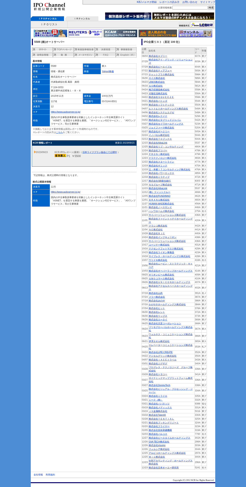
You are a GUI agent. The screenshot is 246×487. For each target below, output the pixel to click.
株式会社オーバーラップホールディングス (171, 271)
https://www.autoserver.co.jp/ (65, 112)
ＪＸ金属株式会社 (158, 411)
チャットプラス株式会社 (161, 74)
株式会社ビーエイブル (160, 66)
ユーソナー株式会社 (159, 244)
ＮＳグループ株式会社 (160, 184)
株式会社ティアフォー (160, 70)
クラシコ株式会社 (158, 225)
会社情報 (38, 474)
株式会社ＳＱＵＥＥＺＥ (161, 97)
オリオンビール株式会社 (161, 274)
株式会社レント (157, 312)
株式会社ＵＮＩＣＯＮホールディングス (169, 282)
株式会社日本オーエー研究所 (164, 467)
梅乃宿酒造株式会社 (159, 89)
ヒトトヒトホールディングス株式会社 (168, 108)
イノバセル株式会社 (159, 135)
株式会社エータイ (158, 319)
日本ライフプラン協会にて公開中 (99, 152)
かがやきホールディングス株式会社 (167, 304)
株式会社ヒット (157, 308)
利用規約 (50, 474)
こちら (59, 132)
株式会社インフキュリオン (162, 237)
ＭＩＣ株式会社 (157, 457)
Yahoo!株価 (108, 71)
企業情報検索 (165, 7)
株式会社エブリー (158, 56)
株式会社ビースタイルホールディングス (169, 438)
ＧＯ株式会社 (156, 85)
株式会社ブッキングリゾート (164, 422)
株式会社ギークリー (159, 131)
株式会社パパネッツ (159, 403)
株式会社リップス (158, 316)
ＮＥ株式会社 (156, 229)
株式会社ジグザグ (158, 363)
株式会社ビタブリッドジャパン (165, 120)
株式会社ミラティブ (159, 177)
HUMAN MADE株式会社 (161, 203)
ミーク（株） (156, 400)
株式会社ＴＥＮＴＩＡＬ (161, 419)
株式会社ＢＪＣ (157, 233)
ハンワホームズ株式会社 (161, 211)
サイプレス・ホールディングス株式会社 (169, 256)
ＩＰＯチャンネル (47, 18)
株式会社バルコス (158, 434)
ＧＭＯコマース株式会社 (161, 278)
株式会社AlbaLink (158, 142)
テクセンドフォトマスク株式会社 (166, 248)
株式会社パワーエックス (161, 173)
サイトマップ (207, 2)
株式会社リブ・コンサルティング (166, 146)
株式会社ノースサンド (160, 207)
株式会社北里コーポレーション (165, 323)
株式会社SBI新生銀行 (160, 180)
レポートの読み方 (170, 2)
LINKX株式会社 (157, 82)
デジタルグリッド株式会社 (162, 356)
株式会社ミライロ (158, 396)
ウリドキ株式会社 (158, 260)
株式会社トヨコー (158, 374)
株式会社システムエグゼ (161, 112)
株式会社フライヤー (159, 426)
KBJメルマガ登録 (147, 2)
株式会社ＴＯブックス (160, 139)
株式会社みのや (157, 300)
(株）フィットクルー (159, 192)
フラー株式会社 (157, 297)
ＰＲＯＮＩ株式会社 (159, 154)
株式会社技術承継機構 (160, 430)
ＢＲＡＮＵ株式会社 (159, 199)
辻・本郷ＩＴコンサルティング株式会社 (169, 169)
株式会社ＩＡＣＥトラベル (162, 359)
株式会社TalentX (157, 415)
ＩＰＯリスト (49, 24)
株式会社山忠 (156, 293)
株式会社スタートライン (161, 161)
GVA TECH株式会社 (159, 441)
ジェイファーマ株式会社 (161, 127)
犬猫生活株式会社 (158, 93)
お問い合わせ (189, 2)
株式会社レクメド (158, 116)
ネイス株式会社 (157, 78)
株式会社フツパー (158, 150)
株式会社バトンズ (158, 101)
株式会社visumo (157, 445)
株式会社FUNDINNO (159, 196)
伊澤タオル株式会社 (159, 341)
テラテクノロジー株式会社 (162, 158)
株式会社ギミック (158, 165)
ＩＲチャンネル (82, 18)
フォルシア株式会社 (159, 449)
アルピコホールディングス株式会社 (167, 453)
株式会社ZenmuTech (159, 385)
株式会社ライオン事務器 (161, 252)
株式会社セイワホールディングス (166, 123)
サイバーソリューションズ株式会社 (167, 215)
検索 (211, 7)
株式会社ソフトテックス (161, 104)
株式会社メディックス (160, 407)
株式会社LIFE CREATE (161, 352)
